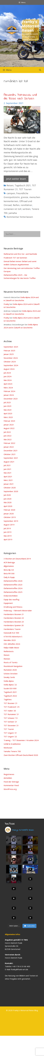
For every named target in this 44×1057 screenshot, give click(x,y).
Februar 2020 (9, 510)
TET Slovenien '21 (11, 725)
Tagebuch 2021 (23, 185)
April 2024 (8, 384)
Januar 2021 (9, 484)
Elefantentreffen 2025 (13, 592)
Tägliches (8, 699)
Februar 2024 (9, 391)
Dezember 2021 (11, 450)
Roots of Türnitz (10, 662)
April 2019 (8, 539)
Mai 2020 (7, 502)
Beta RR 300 (9, 573)
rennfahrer (26, 205)
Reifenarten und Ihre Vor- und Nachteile (20, 254)
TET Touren (25, 189)
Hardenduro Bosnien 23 (14, 621)
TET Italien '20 (10, 710)
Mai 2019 (7, 536)
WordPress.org (10, 789)
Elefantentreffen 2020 (13, 581)
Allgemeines (9, 566)
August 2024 (9, 369)
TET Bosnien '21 (10, 703)
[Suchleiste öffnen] (40, 70)
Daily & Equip (9, 577)
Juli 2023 (7, 402)
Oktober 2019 (10, 517)
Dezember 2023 (11, 398)
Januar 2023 (9, 424)
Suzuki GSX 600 (10, 688)
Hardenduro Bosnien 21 (14, 614)
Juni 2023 (7, 406)
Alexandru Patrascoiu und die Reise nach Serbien (20, 97)
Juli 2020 (7, 495)
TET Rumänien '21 (11, 714)
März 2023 (8, 417)
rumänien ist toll (12, 209)
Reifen (16, 205)
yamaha (13, 213)
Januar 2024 (9, 395)
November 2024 (11, 358)
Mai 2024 (7, 380)
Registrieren (9, 774)
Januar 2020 (9, 513)
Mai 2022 (7, 439)
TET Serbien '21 (10, 721)
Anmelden (8, 778)
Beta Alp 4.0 (9, 570)
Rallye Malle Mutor (11, 647)
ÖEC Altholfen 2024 (12, 644)
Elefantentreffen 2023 (13, 584)
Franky (6, 304)
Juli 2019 (7, 528)
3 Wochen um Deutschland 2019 (17, 558)
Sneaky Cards (9, 677)
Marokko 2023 (10, 640)
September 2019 (11, 521)
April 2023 (8, 413)
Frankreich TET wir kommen (15, 257)
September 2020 (11, 491)
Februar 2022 (9, 443)
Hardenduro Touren (12, 629)
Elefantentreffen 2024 (13, 588)
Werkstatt (8, 747)
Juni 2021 (7, 469)
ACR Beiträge (9, 562)
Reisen (10, 185)
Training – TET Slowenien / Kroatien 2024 (21, 740)
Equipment (8, 603)
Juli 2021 (7, 465)
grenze (24, 197)
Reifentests (9, 651)
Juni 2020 (7, 499)
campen (11, 193)
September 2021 (11, 458)
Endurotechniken (11, 595)
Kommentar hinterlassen (20, 216)
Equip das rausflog (11, 599)
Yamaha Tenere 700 (12, 751)
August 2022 (9, 428)
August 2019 (9, 524)
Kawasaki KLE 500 (11, 633)
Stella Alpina (9, 681)
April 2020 (8, 506)
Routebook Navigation (13, 666)
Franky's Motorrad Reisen (30, 26)
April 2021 (8, 476)
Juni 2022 (7, 435)
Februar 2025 (9, 350)
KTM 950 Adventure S (13, 636)
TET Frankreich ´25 (11, 707)
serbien (26, 209)
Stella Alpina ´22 (10, 684)
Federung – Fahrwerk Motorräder (18, 610)
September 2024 (11, 365)
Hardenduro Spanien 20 (14, 625)
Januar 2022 (9, 447)
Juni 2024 (7, 376)
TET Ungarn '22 (10, 736)
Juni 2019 (7, 532)
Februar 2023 (9, 421)
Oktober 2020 (10, 487)
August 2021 (9, 461)
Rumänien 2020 (10, 670)
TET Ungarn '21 (10, 733)
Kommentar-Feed (11, 785)
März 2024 (8, 387)
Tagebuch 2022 (10, 696)
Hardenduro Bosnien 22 (14, 618)
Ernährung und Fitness (13, 607)
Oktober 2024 (10, 361)
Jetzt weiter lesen (16, 178)
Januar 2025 (9, 354)
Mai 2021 (7, 473)
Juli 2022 (7, 432)
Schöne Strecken (10, 673)
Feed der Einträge (11, 781)
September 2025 (11, 347)
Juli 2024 (7, 373)
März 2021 (8, 480)
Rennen (7, 659)
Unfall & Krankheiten (12, 744)
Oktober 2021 (10, 454)
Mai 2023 (7, 410)
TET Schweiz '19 (10, 718)
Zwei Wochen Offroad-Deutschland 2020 (21, 755)
